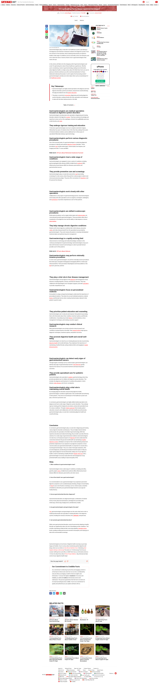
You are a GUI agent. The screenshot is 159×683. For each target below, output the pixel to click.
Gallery (151, 4)
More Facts (60, 671)
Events (36, 4)
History (54, 4)
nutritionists (54, 199)
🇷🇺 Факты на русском (75, 679)
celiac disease (57, 383)
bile (50, 265)
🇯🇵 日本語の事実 (87, 676)
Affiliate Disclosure (70, 670)
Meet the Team (77, 668)
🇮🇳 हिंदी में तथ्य (61, 676)
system (68, 117)
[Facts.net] (8, 1)
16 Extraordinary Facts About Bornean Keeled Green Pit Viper (55, 659)
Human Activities (61, 4)
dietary (70, 318)
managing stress (82, 528)
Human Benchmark (95, 98)
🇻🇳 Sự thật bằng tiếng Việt (88, 679)
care (76, 174)
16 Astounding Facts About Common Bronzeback (86, 659)
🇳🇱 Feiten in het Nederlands (81, 678)
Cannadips (99, 32)
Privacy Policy (91, 670)
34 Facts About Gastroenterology (54, 620)
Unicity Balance (100, 37)
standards (72, 575)
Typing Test (93, 95)
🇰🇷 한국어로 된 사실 (98, 676)
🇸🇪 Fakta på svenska (98, 673)
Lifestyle (67, 4)
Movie (82, 4)
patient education (72, 92)
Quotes (155, 4)
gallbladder (76, 515)
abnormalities (52, 221)
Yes (50, 511)
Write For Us (61, 670)
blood (52, 485)
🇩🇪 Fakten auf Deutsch (71, 671)
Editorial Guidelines (85, 16)
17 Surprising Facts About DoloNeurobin (103, 43)
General (50, 4)
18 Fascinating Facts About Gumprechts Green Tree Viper (86, 639)
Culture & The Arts (21, 4)
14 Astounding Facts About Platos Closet (55, 638)
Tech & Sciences (123, 4)
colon (60, 121)
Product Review (87, 668)
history (51, 298)
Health (83, 6)
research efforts (76, 330)
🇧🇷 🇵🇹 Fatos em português (75, 673)
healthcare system (56, 78)
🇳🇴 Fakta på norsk (62, 675)
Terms (84, 670)
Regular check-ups (78, 453)
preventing (67, 95)
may (56, 146)
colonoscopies (81, 215)
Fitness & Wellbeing (43, 4)
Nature (85, 4)
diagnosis (72, 279)
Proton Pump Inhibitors (70, 554)
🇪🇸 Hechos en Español (95, 671)
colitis (50, 230)
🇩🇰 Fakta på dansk (88, 673)
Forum (147, 4)
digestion (72, 437)
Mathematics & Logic (75, 4)
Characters (13, 4)
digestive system (71, 144)
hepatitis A (83, 178)
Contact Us (95, 668)
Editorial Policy (68, 668)
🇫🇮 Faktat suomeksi (73, 675)
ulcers (59, 471)
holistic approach (70, 408)
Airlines (3, 4)
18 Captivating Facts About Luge (101, 620)
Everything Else (142, 4)
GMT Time (93, 91)
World (129, 4)
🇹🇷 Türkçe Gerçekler (62, 681)
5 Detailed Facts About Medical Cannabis (102, 59)
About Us (60, 668)
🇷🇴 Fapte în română (62, 679)
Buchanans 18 (84, 619)
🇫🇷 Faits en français (83, 671)
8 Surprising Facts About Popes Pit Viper (72, 658)
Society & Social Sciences (113, 4)
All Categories (135, 4)
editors (66, 577)
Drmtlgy (99, 46)
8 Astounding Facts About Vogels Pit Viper (102, 658)
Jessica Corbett (98, 13)
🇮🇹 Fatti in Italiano (62, 673)
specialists (86, 283)
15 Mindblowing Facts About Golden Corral (71, 638)
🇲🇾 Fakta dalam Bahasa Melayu (65, 678)
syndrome (79, 163)
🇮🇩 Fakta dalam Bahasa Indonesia (74, 676)
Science (105, 4)
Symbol (92, 88)
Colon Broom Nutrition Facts (71, 548)
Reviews (100, 4)
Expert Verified (75, 16)
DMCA (78, 670)
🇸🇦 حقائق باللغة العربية (85, 675)
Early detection (77, 364)
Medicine (82, 20)
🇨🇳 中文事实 (72, 681)
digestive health (53, 343)
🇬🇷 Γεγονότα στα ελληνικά (98, 675)
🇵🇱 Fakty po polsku (93, 678)
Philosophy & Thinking (93, 4)
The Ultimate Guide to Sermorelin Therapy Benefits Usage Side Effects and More (102, 53)
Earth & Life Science (30, 4)
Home (74, 6)
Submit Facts (100, 670)
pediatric (71, 377)
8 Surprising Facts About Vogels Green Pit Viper (102, 638)
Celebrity (8, 4)
